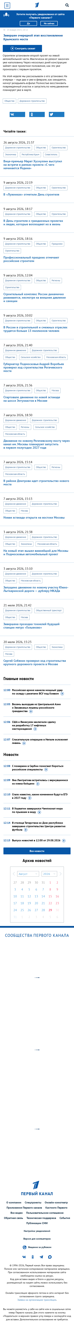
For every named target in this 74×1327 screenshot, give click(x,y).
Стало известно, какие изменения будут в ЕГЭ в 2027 (39, 796)
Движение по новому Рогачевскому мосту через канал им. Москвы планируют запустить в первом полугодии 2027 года (36, 444)
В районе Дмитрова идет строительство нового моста (36, 482)
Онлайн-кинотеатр (56, 1202)
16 (57, 896)
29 (29, 882)
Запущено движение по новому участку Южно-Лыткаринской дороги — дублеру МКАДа (35, 589)
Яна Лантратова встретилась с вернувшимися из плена (40, 781)
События (65, 1218)
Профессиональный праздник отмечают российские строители (31, 259)
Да (28, 23)
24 (15, 910)
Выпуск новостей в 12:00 (36, 840)
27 (15, 882)
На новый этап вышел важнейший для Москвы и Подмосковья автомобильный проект (35, 552)
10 (15, 896)
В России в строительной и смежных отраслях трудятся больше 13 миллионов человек (35, 329)
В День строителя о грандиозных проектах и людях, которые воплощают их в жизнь (33, 222)
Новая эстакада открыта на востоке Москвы (34, 517)
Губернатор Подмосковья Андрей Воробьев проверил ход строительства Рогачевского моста (33, 367)
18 (22, 903)
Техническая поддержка (41, 1218)
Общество (9, 100)
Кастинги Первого (56, 1207)
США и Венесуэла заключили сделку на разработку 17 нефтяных (34, 725)
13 (36, 896)
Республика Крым (30, 154)
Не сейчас (49, 23)
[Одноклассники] (37, 114)
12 (29, 896)
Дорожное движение (15, 350)
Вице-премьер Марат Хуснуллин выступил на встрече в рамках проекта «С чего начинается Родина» (32, 164)
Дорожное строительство (32, 100)
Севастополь (51, 154)
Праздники (57, 243)
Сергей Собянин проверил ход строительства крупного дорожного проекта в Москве (34, 662)
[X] (56, 114)
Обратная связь (13, 1218)
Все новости (37, 851)
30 (36, 882)
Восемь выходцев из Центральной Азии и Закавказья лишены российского (36, 707)
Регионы (56, 280)
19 (29, 903)
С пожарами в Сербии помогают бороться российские (37, 767)
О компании (13, 1202)
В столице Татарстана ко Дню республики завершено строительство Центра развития (38, 826)
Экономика (10, 154)
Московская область (56, 357)
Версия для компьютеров (37, 1239)
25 (22, 910)
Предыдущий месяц (13, 874)
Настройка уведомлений (37, 1231)
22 (50, 903)
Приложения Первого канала (24, 1207)
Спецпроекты (33, 1202)
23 (57, 903)
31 (43, 882)
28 (22, 882)
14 (43, 896)
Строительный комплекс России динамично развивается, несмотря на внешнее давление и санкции (34, 297)
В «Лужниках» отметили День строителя (31, 194)
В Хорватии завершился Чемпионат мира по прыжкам (37, 810)
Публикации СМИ (37, 1223)
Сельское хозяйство (31, 357)
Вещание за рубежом (39, 1247)
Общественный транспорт (49, 610)
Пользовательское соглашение (45, 1212)
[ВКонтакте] (17, 114)
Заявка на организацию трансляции (36, 1299)
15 (50, 896)
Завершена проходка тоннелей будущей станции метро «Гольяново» (31, 625)
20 (36, 903)
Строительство (59, 147)
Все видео (16, 1212)
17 (15, 903)
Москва (55, 390)
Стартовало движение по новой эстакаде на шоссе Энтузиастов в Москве (31, 399)
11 (22, 896)
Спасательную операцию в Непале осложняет (40, 741)
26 (29, 910)
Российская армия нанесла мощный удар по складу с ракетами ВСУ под (37, 691)
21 (43, 903)
